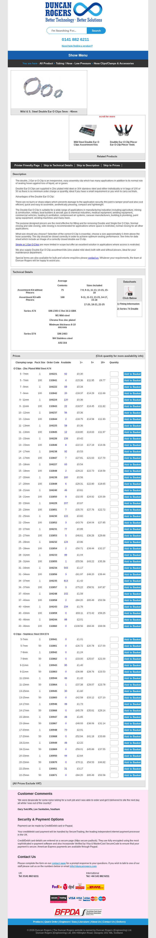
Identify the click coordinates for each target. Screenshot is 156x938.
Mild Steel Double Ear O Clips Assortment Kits (86, 143)
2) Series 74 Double (127, 309)
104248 (53, 593)
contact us (93, 258)
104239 (53, 477)
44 (65, 755)
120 (66, 399)
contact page (59, 863)
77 (65, 529)
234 (66, 606)
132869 (53, 749)
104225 (53, 425)
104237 (53, 412)
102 (66, 593)
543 (66, 568)
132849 (53, 484)
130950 (53, 755)
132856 (53, 574)
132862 (53, 658)
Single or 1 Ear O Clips (27, 244)
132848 (53, 471)
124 (66, 542)
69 (65, 387)
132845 (53, 432)
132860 (53, 626)
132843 (53, 406)
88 (65, 619)
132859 (53, 613)
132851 (53, 509)
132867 (53, 723)
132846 (53, 445)
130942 (53, 652)
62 (65, 374)
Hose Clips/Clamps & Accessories (114, 63)
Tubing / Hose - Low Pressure (73, 63)
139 (66, 438)
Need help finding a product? (77, 46)
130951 (53, 768)
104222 (53, 387)
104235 (53, 580)
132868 (53, 736)
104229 (53, 503)
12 (65, 432)
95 (65, 665)
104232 (53, 542)
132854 (53, 548)
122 (66, 516)
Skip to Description (88, 165)
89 (65, 555)
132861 (53, 646)
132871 (53, 775)
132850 (53, 496)
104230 (53, 516)
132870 (53, 762)
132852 (53, 522)
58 (65, 425)
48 (65, 704)
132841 (53, 380)
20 (65, 393)
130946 (53, 704)
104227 (53, 464)
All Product (46, 63)
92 (65, 451)
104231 (53, 529)
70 (65, 730)
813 (66, 580)
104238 (53, 451)
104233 (53, 555)
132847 (53, 458)
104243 (53, 606)
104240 (53, 490)
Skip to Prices (111, 165)
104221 (53, 374)
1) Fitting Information (128, 304)
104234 (53, 568)
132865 (53, 697)
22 (65, 406)
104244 (53, 619)
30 (65, 691)
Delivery (121, 922)
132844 (53, 419)
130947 (53, 717)
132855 (53, 561)
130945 (53, 691)
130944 (53, 678)
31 (65, 768)
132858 (53, 600)
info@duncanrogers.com (83, 866)
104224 (53, 399)
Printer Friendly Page (27, 165)
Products (38, 922)
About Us (96, 922)
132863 (53, 671)
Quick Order (51, 922)
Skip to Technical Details (58, 165)
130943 (53, 665)
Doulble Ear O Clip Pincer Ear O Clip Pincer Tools (123, 143)
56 (65, 412)
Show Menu (78, 55)
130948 (53, 730)
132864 (53, 684)
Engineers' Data (68, 922)
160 (66, 477)
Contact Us (109, 922)
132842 (53, 393)
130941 (53, 639)
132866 (53, 710)
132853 (53, 535)
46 (65, 490)
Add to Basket (132, 374)
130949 (53, 743)
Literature (84, 922)
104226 (53, 438)
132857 (53, 587)
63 (65, 464)
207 (66, 503)
